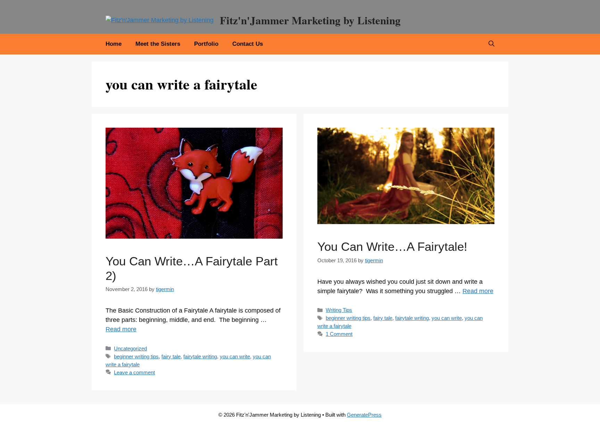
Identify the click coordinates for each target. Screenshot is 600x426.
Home (114, 44)
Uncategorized (130, 348)
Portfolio (206, 44)
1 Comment (339, 334)
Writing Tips (339, 310)
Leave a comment (134, 372)
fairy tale (171, 356)
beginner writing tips (136, 356)
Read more (121, 329)
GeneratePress (364, 415)
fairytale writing (200, 356)
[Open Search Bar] (491, 44)
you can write (235, 356)
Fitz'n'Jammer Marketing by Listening (310, 20)
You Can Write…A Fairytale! (392, 246)
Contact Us (247, 44)
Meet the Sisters (157, 44)
